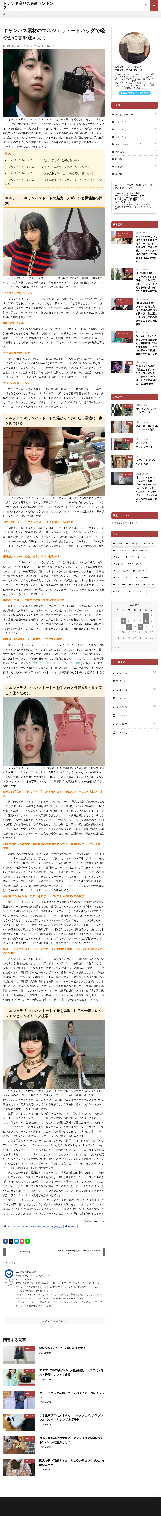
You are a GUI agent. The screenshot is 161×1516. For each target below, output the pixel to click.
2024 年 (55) (121, 690)
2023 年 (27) (121, 699)
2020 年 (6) (121, 724)
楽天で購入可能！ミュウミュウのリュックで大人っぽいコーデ (71, 1462)
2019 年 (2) (121, 733)
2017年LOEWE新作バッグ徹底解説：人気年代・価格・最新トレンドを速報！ (71, 1372)
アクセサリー (123, 115)
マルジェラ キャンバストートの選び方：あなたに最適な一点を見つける (48, 167)
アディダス (132, 578)
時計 (119, 152)
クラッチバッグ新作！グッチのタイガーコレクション (71, 1395)
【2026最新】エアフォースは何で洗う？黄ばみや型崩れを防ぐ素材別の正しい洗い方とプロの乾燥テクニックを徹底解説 (146, 314)
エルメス (119, 564)
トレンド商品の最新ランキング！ (28, 5)
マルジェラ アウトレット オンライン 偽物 (56, 663)
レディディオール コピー (127, 198)
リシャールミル (122, 571)
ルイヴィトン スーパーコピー (129, 202)
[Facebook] (5, 1241)
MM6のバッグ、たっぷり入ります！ (62, 1348)
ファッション (122, 137)
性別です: (133, 70)
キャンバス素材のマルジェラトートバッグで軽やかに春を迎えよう (34, 1227)
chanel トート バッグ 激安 (127, 193)
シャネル (150, 544)
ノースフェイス (122, 550)
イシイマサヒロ (26, 46)
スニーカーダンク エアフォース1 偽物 (147, 428)
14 (140, 627)
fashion (119, 544)
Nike (146, 578)
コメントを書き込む (54, 1321)
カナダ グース (136, 564)
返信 (34, 1272)
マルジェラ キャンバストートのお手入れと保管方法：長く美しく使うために (51, 173)
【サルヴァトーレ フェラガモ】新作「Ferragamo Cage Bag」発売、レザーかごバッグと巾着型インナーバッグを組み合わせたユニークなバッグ (147, 490)
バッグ (52, 46)
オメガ (130, 557)
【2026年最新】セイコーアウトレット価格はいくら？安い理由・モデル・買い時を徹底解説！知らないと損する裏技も (146, 282)
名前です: (119, 67)
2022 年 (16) (121, 707)
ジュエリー (120, 584)
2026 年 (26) (121, 673)
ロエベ (118, 578)
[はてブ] (16, 1241)
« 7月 (117, 648)
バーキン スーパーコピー (127, 200)
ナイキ (118, 557)
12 (129, 627)
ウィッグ (120, 122)
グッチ (143, 557)
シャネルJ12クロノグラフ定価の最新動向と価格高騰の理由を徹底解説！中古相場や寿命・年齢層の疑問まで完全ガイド (146, 345)
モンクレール (141, 550)
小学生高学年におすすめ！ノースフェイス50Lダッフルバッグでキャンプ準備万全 (71, 1417)
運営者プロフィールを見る (134, 93)
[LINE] (27, 1241)
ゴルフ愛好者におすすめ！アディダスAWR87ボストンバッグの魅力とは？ (71, 1440)
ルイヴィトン (134, 544)
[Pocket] (22, 1241)
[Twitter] (11, 1241)
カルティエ (120, 591)
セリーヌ (135, 584)
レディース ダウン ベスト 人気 (145, 462)
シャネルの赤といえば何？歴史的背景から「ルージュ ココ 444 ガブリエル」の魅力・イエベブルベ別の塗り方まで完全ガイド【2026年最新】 (146, 249)
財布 (118, 167)
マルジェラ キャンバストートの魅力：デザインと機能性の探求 (43, 160)
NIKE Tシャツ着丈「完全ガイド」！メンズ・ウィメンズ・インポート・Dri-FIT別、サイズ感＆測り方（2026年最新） (147, 375)
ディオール (140, 571)
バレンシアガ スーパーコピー (129, 196)
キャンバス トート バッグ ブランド (145, 445)
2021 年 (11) (121, 716)
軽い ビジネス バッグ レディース (146, 411)
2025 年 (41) (121, 681)
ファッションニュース (128, 144)
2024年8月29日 (24, 1272)
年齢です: (119, 70)
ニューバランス (138, 591)
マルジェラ (72, 1227)
